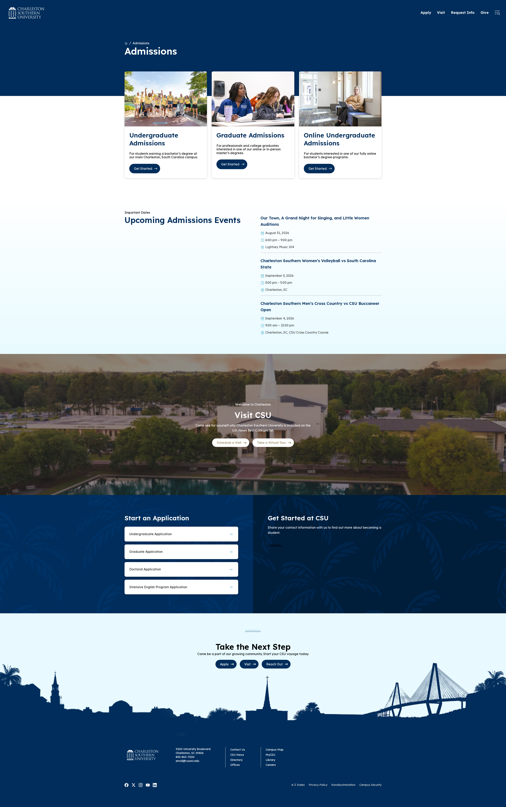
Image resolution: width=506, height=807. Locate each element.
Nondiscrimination (343, 785)
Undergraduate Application (150, 534)
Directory (236, 760)
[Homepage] (26, 13)
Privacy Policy (318, 785)
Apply (426, 12)
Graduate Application (146, 552)
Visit (441, 12)
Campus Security (370, 785)
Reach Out (274, 664)
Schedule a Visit (229, 443)
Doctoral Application (145, 569)
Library (270, 760)
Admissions (141, 43)
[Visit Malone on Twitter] (133, 785)
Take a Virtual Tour (271, 443)
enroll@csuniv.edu (187, 761)
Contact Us (237, 749)
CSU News (237, 755)
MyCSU (270, 755)
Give (485, 12)
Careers (271, 765)
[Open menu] (497, 12)
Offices (235, 765)
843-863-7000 (185, 757)
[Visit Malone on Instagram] (141, 785)
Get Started (143, 169)
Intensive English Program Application (158, 587)
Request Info (463, 12)
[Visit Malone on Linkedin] (155, 785)
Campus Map (274, 749)
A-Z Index (298, 785)
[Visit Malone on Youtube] (148, 785)
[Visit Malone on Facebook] (126, 785)
